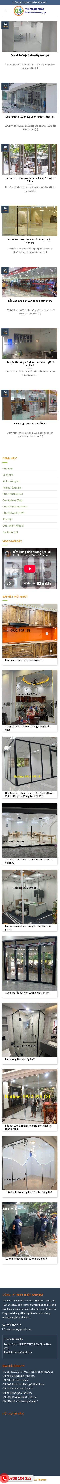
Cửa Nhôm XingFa (13, 525)
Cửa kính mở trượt (13, 512)
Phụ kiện (7, 519)
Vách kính (8, 474)
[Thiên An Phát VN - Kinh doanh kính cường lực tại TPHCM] (30, 11)
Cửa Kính (7, 468)
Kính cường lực (11, 481)
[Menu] (4, 11)
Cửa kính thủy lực (12, 493)
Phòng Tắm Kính (12, 487)
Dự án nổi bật (10, 532)
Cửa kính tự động (12, 500)
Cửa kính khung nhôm (14, 506)
